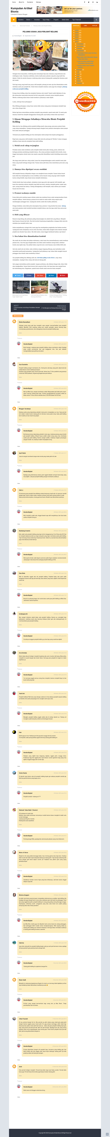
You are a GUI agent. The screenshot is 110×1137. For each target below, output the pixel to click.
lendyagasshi (23, 614)
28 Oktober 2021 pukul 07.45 (60, 530)
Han (20, 732)
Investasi (37, 19)
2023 (77, 37)
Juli (78, 72)
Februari (79, 83)
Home (14, 2)
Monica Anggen (24, 895)
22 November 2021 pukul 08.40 (59, 1086)
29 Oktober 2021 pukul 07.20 (60, 876)
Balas (20, 333)
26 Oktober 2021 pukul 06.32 (60, 430)
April (78, 79)
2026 (77, 30)
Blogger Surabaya (25, 409)
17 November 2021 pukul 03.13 (59, 1018)
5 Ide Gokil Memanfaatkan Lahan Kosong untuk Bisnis (39, 295)
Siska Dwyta (23, 773)
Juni (78, 74)
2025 (77, 32)
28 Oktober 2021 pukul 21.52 (60, 652)
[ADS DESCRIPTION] (68, 10)
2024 (77, 35)
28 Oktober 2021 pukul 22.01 (60, 693)
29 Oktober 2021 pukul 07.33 (60, 752)
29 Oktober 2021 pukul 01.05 (60, 810)
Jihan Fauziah (23, 1019)
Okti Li (21, 490)
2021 (77, 42)
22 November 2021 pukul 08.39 (59, 1046)
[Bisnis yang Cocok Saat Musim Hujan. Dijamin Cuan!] (22, 287)
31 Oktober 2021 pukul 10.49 (60, 942)
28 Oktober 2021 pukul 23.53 (60, 773)
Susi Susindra (23, 364)
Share (29, 275)
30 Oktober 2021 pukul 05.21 (60, 920)
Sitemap (38, 2)
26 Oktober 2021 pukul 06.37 (60, 344)
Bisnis (28, 19)
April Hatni (22, 453)
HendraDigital (27, 344)
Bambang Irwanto (24, 531)
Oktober (79, 48)
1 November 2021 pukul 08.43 (59, 963)
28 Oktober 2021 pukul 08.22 (60, 554)
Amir (20, 1066)
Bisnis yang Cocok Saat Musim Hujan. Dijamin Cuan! (20, 295)
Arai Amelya (23, 653)
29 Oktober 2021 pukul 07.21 (60, 835)
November (80, 46)
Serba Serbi (65, 19)
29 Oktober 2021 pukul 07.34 (60, 674)
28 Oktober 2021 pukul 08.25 (60, 471)
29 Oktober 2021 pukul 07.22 (60, 793)
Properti (56, 19)
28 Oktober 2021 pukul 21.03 (60, 613)
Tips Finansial (76, 19)
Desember (80, 44)
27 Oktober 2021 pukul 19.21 (60, 490)
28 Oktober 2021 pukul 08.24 (60, 512)
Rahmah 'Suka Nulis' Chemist (28, 810)
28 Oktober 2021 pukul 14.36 (60, 573)
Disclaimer (30, 2)
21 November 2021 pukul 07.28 (59, 1066)
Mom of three (23, 852)
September (80, 51)
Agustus (79, 69)
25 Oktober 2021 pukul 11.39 (60, 322)
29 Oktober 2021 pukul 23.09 (60, 895)
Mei (78, 76)
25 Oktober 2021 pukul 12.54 (60, 408)
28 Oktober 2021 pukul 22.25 (60, 732)
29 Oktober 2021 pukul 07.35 (60, 636)
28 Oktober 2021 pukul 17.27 (60, 595)
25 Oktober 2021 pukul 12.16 (60, 364)
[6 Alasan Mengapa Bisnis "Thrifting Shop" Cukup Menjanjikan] (59, 287)
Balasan (20, 338)
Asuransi (20, 19)
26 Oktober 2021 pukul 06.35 (60, 388)
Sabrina (21, 943)
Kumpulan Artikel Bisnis (54, 1133)
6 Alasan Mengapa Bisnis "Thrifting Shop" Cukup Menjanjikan (58, 295)
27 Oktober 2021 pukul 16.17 (60, 453)
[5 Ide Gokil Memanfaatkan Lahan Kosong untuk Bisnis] (40, 287)
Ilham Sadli (22, 980)
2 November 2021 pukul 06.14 (59, 1000)
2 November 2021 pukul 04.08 (59, 980)
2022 (77, 39)
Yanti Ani (22, 693)
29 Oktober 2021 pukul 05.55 (60, 852)
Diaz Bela (22, 573)
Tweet (19, 275)
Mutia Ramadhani (24, 322)
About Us (21, 2)
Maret (79, 81)
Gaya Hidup (46, 19)
